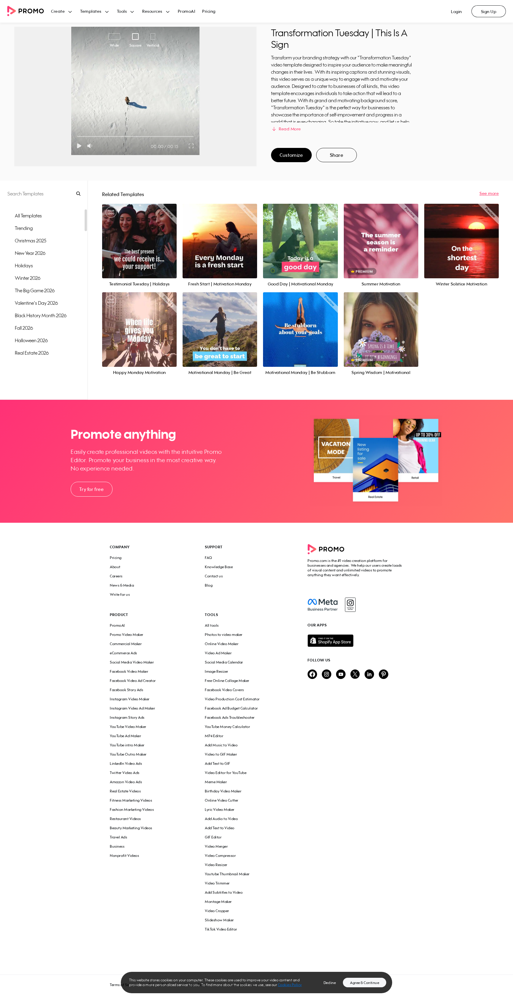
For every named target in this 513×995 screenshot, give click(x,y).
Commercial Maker (126, 644)
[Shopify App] (355, 640)
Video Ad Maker (218, 653)
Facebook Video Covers (224, 690)
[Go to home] (29, 11)
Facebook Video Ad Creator (133, 680)
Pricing (209, 11)
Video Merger (216, 846)
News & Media (122, 585)
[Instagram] (350, 605)
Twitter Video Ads (125, 772)
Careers (116, 576)
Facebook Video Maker (129, 671)
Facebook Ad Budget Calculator (231, 708)
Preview (139, 234)
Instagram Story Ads (127, 717)
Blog (209, 585)
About (115, 567)
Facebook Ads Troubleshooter (230, 717)
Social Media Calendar (224, 662)
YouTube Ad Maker (125, 736)
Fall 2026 (24, 328)
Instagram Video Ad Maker (132, 708)
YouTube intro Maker (127, 745)
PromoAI (186, 11)
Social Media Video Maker (132, 662)
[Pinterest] (383, 674)
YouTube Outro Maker (128, 754)
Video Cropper (217, 911)
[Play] (79, 146)
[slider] (77, 136)
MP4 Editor (214, 736)
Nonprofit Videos (124, 855)
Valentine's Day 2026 (36, 303)
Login (456, 11)
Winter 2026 (27, 278)
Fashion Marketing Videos (132, 809)
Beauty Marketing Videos (131, 828)
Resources (152, 11)
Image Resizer (216, 671)
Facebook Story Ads (126, 690)
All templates (28, 216)
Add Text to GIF (217, 763)
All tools (212, 625)
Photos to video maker (224, 634)
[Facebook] (323, 605)
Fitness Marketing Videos (131, 800)
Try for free (91, 489)
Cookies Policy (290, 985)
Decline (330, 982)
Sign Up (489, 11)
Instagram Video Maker (130, 699)
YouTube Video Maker (128, 726)
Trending (24, 228)
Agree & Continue (364, 982)
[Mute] (91, 145)
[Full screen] (191, 145)
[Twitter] (355, 674)
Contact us (214, 576)
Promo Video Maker (126, 634)
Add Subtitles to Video (224, 892)
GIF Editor (213, 837)
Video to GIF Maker (221, 754)
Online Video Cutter (221, 800)
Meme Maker (216, 782)
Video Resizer (216, 865)
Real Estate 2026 (32, 353)
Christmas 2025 (30, 241)
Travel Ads (118, 837)
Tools (122, 11)
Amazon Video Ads (126, 782)
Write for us (120, 594)
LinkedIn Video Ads (126, 763)
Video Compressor (220, 855)
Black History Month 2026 (40, 315)
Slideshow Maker (219, 920)
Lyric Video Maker (220, 809)
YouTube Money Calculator (227, 726)
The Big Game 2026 (35, 290)
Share (336, 155)
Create (58, 11)
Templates (91, 11)
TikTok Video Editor (221, 929)
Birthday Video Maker (223, 791)
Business (117, 846)
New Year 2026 (30, 253)
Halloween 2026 (31, 340)
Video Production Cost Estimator (232, 699)
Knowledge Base (219, 567)
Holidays (24, 266)
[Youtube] (341, 674)
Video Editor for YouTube (225, 772)
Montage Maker (218, 901)
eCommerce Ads (123, 653)
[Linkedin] (369, 674)
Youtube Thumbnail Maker (227, 874)
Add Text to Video (220, 828)
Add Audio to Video (221, 818)
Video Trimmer (217, 883)
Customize (291, 155)
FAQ (208, 557)
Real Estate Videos (125, 791)
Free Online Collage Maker (227, 680)
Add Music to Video (221, 745)
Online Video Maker (221, 644)
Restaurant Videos (125, 818)
